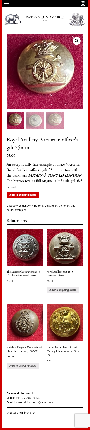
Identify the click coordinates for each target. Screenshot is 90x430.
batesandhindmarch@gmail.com (33, 402)
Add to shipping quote (22, 195)
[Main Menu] (6, 3)
